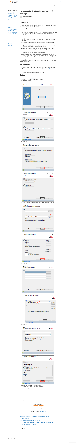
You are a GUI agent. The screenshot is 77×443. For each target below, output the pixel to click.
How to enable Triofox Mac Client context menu (13, 37)
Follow (55, 16)
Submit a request (61, 1)
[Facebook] (20, 400)
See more (10, 45)
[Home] (13, 2)
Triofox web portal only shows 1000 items (12, 20)
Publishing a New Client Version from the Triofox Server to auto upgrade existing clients (36, 422)
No (41, 406)
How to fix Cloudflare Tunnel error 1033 (12, 23)
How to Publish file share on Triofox (12, 27)
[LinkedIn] (23, 400)
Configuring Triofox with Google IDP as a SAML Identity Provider (12, 16)
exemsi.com (32, 78)
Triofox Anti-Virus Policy (12, 40)
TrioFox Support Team (12, 438)
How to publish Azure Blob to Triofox (13, 43)
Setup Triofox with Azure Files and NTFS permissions (30, 420)
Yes (35, 406)
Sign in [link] (67, 1)
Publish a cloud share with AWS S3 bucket (13, 13)
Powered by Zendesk (72, 442)
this (50, 68)
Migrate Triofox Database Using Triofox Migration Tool (12, 33)
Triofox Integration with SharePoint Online (28, 424)
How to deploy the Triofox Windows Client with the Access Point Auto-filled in (34, 416)
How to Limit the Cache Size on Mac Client (12, 30)
